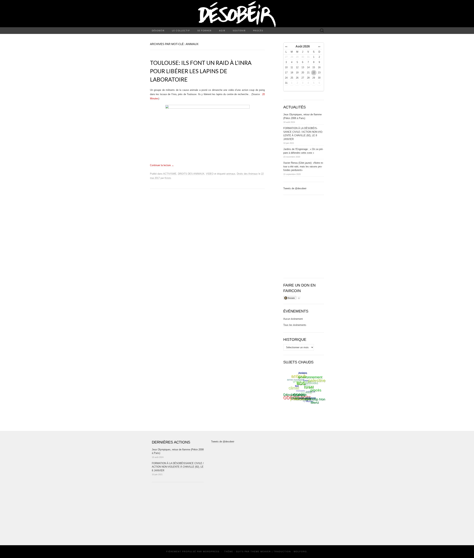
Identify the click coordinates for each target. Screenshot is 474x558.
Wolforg (300, 551)
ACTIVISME (169, 173)
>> (319, 47)
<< (286, 47)
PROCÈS (258, 30)
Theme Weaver (261, 551)
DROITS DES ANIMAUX (191, 173)
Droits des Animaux (247, 173)
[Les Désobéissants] (237, 13)
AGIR (222, 30)
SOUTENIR (239, 30)
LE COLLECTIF (181, 30)
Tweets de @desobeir (294, 188)
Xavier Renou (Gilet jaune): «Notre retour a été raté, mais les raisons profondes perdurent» (303, 166)
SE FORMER (204, 30)
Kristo (168, 178)
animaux (230, 173)
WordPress (211, 551)
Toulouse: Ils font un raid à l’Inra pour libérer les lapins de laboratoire (200, 71)
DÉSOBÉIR (158, 30)
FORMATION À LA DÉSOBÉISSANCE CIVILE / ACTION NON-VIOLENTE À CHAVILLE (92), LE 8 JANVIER (178, 467)
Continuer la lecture (162, 165)
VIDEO (209, 173)
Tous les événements (294, 325)
